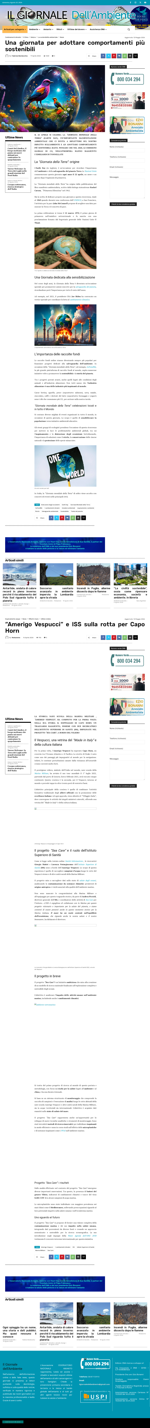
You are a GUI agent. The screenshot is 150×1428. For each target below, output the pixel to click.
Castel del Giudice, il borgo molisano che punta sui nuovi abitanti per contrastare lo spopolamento (17, 154)
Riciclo (37, 511)
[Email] (135, 56)
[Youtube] (145, 2)
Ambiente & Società (46, 601)
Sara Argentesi (141, 601)
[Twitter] (140, 2)
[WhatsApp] (124, 56)
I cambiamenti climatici (52, 508)
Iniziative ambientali (68, 508)
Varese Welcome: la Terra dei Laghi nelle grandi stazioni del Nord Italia (17, 172)
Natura (33, 37)
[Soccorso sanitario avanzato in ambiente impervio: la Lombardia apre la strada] (56, 574)
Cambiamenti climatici (13, 37)
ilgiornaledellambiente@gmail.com (94, 1384)
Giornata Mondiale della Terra (80, 505)
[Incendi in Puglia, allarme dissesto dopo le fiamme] (93, 574)
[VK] (119, 56)
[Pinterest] (114, 56)
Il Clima (25, 37)
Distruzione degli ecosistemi (50, 505)
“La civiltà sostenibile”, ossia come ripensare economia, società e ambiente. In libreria (130, 593)
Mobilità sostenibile (14, 164)
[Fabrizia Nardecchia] (7, 56)
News (62, 37)
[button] (128, 29)
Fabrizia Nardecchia (20, 56)
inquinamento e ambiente (85, 508)
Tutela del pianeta (77, 511)
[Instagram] (135, 2)
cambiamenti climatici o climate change (15, 604)
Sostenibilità (65, 511)
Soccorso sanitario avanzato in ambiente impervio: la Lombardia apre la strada (56, 593)
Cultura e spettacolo (14, 144)
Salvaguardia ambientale (50, 511)
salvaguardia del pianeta (85, 287)
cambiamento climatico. (80, 299)
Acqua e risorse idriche (15, 180)
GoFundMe (91, 367)
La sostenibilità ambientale (48, 37)
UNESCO (77, 200)
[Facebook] (130, 2)
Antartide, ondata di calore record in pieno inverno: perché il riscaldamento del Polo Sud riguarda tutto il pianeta (19, 594)
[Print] (130, 56)
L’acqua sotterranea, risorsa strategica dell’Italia (17, 186)
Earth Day (65, 505)
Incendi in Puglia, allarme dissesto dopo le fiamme (93, 590)
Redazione (6, 605)
